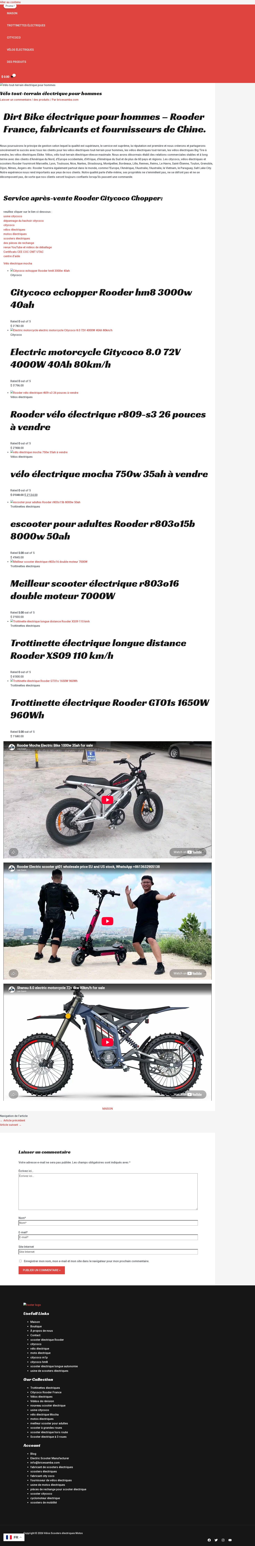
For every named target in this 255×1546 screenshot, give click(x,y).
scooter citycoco (41, 1493)
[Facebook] (209, 1540)
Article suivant (11, 1124)
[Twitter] (216, 1540)
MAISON (107, 1108)
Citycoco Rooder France (45, 1392)
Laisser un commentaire (15, 99)
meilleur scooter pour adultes (49, 1423)
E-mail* (23, 1232)
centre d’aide (11, 256)
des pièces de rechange (18, 243)
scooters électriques (16, 238)
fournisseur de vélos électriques (51, 1480)
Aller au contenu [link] (10, 2)
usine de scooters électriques (49, 1370)
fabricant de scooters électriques (51, 1467)
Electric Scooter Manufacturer (49, 1458)
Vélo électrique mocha (17, 263)
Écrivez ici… (26, 1171)
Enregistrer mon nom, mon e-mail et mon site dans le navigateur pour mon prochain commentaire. (86, 1261)
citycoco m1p (39, 1357)
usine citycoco (12, 216)
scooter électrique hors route (49, 1432)
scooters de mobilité (43, 1502)
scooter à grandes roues (46, 1427)
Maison (12, 13)
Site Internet (26, 1246)
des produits (16, 62)
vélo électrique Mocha (44, 1414)
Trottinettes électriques (26, 25)
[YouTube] (230, 1540)
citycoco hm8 (39, 1362)
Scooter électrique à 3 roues (48, 1436)
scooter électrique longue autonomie (54, 1366)
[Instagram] (223, 1540)
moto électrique (40, 1353)
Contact (35, 1335)
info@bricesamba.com (45, 1462)
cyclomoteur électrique (45, 1498)
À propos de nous (41, 1330)
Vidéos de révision (42, 1401)
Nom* (22, 1218)
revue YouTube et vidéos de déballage (27, 247)
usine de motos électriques (47, 1484)
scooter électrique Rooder (47, 1339)
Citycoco (14, 37)
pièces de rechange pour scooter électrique (58, 1489)
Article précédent (12, 1120)
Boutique (36, 1326)
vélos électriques (14, 229)
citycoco (9, 225)
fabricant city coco (42, 1476)
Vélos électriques (20, 49)
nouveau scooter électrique (47, 1405)
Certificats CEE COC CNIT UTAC (23, 252)
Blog (33, 1453)
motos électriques (15, 234)
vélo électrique (39, 1348)
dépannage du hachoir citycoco (23, 220)
